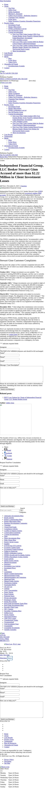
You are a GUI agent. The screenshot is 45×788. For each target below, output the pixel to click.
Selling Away (8, 613)
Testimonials (8, 55)
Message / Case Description (9, 365)
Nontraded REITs (10, 585)
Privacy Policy (9, 759)
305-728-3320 (4, 655)
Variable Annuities (10, 629)
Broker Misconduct (14, 27)
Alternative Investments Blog (13, 516)
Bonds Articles (9, 518)
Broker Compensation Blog (13, 519)
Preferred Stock (9, 596)
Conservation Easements (12, 532)
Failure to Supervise (10, 551)
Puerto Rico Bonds (10, 602)
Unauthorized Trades (11, 620)
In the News (12, 19)
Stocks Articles (9, 615)
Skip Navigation (5, 1)
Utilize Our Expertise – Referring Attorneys (22, 15)
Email (2, 361)
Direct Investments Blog (12, 538)
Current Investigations (15, 32)
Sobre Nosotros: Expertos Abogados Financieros (24, 21)
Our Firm (11, 8)
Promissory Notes (10, 600)
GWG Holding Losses (20, 40)
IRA (5, 570)
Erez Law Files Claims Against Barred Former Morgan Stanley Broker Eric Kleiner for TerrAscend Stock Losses (28, 47)
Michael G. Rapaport (15, 14)
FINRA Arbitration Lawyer (17, 29)
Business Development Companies (15, 523)
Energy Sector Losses (11, 542)
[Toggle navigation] (1, 75)
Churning (23, 186)
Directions (3, 658)
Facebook (8, 453)
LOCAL (4, 636)
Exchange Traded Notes (12, 547)
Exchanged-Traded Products (13, 549)
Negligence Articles (10, 583)
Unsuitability (8, 626)
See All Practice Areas (15, 30)
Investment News (10, 568)
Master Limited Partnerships (13, 574)
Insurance (7, 564)
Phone (2, 357)
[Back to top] (4, 767)
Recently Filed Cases (11, 607)
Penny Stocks (8, 592)
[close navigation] (3, 75)
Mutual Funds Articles (11, 581)
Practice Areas (9, 23)
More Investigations (19, 51)
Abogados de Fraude (11, 64)
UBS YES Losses (10, 618)
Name (2, 353)
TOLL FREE (4, 639)
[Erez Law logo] (6, 82)
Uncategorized (9, 622)
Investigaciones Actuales (16, 66)
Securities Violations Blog (12, 611)
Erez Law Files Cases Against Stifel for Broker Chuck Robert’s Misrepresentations (28, 42)
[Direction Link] (12, 644)
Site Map (7, 763)
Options (6, 588)
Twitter (9, 456)
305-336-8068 (23, 81)
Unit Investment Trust (11, 624)
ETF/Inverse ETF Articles (12, 546)
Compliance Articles (11, 529)
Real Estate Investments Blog (14, 605)
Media (6, 57)
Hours (10, 658)
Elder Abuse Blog (10, 540)
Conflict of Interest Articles (13, 531)
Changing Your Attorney (16, 17)
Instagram (3, 347)
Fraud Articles (9, 559)
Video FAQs (12, 62)
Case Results (8, 53)
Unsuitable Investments (12, 628)
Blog (10, 58)
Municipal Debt (9, 579)
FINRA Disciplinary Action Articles (16, 557)
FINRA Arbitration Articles (13, 553)
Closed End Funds (10, 527)
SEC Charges (8, 609)
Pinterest (9, 459)
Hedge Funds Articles (11, 560)
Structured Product (10, 616)
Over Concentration (10, 590)
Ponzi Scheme (9, 594)
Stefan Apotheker (14, 12)
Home (6, 4)
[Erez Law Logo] (2, 71)
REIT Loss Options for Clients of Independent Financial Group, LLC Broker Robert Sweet (22, 398)
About (6, 6)
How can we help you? (8, 488)
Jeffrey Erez (12, 10)
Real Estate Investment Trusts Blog (15, 603)
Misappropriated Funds (11, 575)
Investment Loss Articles (12, 566)
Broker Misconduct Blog (12, 521)
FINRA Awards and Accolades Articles (17, 555)
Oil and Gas (8, 587)
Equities (7, 544)
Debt (5, 536)
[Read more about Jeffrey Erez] (15, 434)
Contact (6, 68)
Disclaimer (7, 761)
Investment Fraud (14, 25)
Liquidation (8, 572)
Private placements (10, 598)
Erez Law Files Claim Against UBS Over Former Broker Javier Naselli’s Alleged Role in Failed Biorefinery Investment (28, 36)
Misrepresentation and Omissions (15, 577)
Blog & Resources (10, 743)
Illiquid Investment (10, 562)
